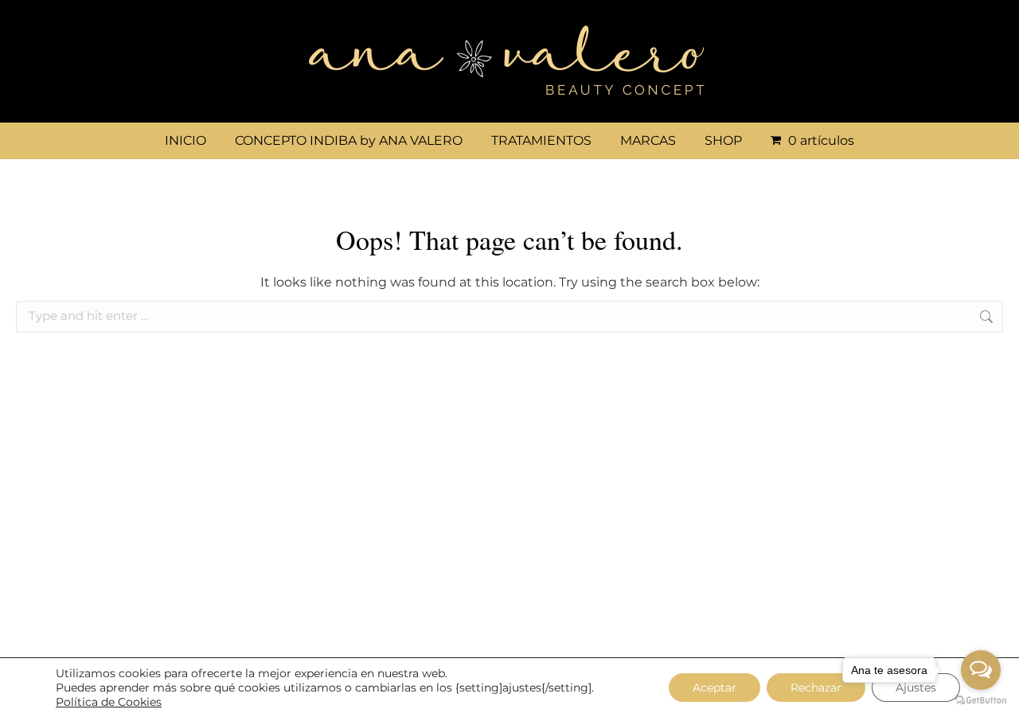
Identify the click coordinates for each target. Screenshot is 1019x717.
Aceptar (714, 687)
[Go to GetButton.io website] (980, 701)
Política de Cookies (109, 702)
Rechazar (816, 687)
